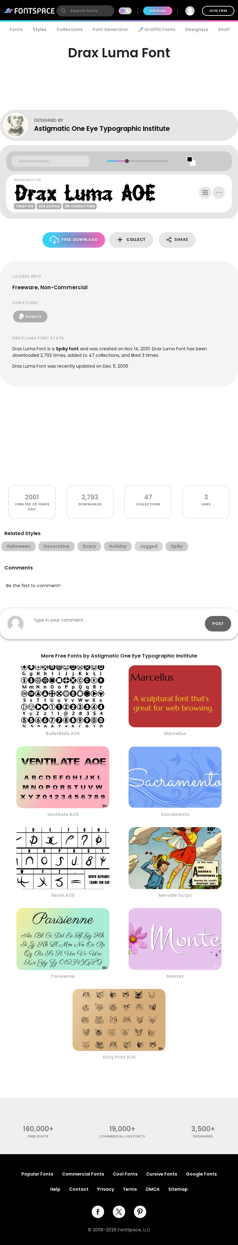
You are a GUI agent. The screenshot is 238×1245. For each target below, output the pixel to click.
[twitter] (119, 1212)
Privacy (105, 1189)
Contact (79, 1189)
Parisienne (63, 976)
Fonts (16, 29)
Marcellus (175, 733)
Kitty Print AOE (119, 1057)
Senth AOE (62, 895)
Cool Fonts (125, 1174)
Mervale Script (175, 895)
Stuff (224, 29)
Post (218, 623)
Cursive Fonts (161, 1174)
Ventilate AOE (62, 814)
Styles (39, 29)
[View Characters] (205, 192)
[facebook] (98, 1212)
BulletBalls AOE (63, 733)
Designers (196, 29)
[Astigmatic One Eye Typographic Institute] (18, 125)
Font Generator (110, 29)
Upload (157, 10)
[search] (85, 10)
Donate (33, 316)
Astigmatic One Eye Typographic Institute (102, 128)
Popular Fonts (37, 1174)
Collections (69, 29)
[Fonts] (29, 11)
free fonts (38, 1136)
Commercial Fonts (83, 1174)
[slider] (127, 161)
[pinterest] (140, 1212)
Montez (175, 976)
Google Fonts (201, 1174)
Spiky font (67, 349)
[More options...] (219, 192)
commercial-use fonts (122, 1136)
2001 (32, 497)
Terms (130, 1189)
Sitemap (178, 1189)
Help (55, 1189)
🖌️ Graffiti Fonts (156, 29)
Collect (136, 239)
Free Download (80, 239)
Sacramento (175, 814)
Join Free (218, 10)
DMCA (153, 1189)
